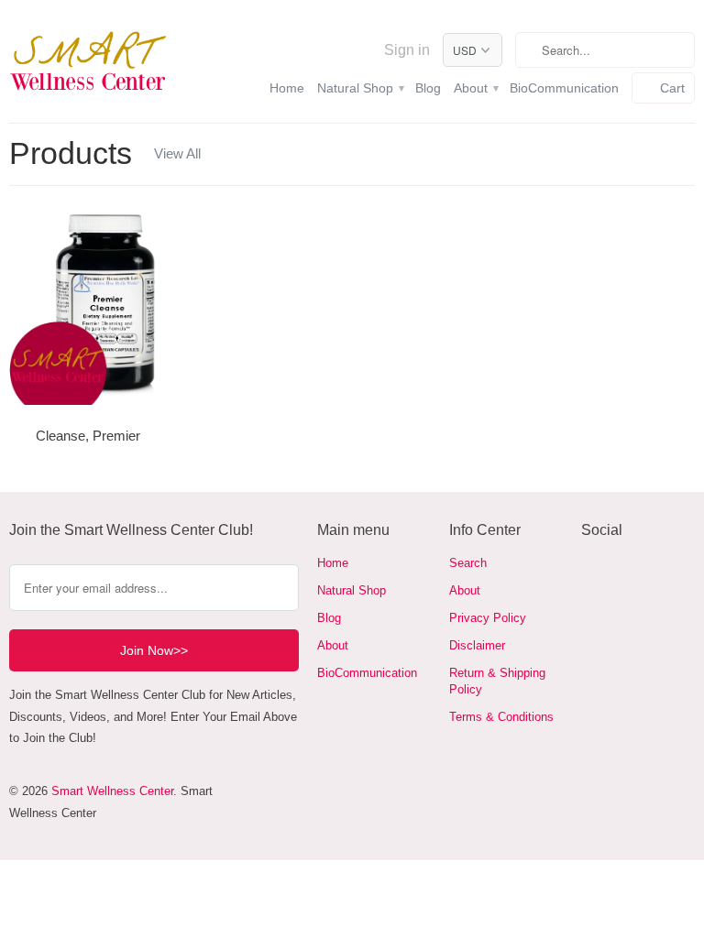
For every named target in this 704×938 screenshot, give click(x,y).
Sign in (407, 50)
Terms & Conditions (501, 717)
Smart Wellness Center (112, 791)
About (475, 88)
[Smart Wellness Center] (88, 61)
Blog (428, 88)
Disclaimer (477, 645)
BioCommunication (564, 88)
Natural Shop (359, 88)
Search (468, 563)
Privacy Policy (487, 618)
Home (287, 88)
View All (177, 153)
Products (70, 153)
